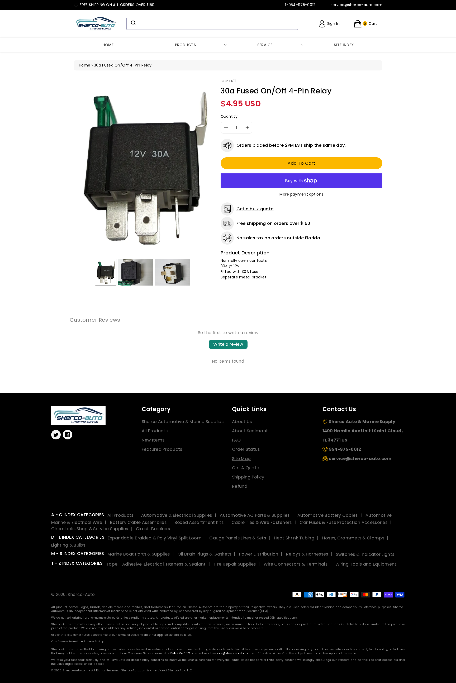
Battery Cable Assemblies (138, 522)
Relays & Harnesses (307, 554)
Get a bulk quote (255, 209)
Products (185, 45)
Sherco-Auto (81, 594)
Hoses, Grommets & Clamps (353, 538)
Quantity (229, 116)
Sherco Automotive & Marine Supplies (183, 422)
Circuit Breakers (153, 529)
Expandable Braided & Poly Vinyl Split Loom (155, 538)
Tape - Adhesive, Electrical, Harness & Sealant (156, 564)
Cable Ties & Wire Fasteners (261, 522)
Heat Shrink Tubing (294, 538)
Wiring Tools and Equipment (366, 564)
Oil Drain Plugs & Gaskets (204, 554)
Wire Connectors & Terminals (295, 564)
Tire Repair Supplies (234, 564)
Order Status (246, 449)
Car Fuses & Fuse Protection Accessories (343, 522)
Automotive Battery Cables (327, 515)
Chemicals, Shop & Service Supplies (89, 529)
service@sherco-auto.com (231, 653)
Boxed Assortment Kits (199, 522)
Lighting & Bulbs (68, 545)
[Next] (205, 167)
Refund (240, 486)
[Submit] (133, 23)
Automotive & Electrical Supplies (176, 515)
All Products (155, 431)
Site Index (344, 45)
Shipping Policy (248, 477)
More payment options (301, 194)
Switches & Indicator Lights (365, 554)
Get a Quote (245, 468)
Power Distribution (258, 554)
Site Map (241, 459)
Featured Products (162, 449)
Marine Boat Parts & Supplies (138, 554)
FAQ (236, 440)
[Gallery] (143, 183)
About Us (242, 422)
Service (265, 45)
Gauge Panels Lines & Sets (237, 538)
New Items (153, 440)
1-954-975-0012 (178, 653)
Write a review (228, 344)
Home (107, 45)
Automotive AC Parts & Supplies (254, 515)
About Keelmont (250, 431)
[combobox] (212, 24)
